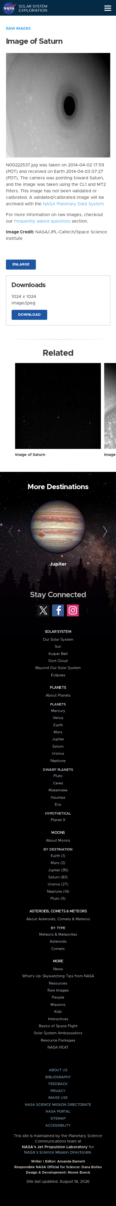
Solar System (58, 632)
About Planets (58, 695)
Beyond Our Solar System (58, 668)
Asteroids (58, 941)
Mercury (58, 711)
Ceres (58, 783)
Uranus (58, 753)
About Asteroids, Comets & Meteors (58, 919)
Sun (58, 647)
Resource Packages (58, 1040)
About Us (58, 1070)
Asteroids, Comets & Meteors (58, 911)
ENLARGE (20, 264)
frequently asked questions (42, 221)
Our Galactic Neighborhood (29, 20)
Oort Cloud (58, 661)
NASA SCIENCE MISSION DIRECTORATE (58, 1105)
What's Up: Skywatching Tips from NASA (58, 976)
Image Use (58, 1098)
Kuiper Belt (58, 654)
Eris (58, 805)
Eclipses (58, 675)
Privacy (58, 1091)
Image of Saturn (30, 455)
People (58, 997)
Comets (58, 949)
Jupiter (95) (58, 870)
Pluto (58, 776)
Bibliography (58, 1077)
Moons (57, 833)
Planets (58, 688)
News (58, 969)
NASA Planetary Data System (73, 204)
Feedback (58, 1084)
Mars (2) (58, 863)
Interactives (58, 1019)
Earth (58, 725)
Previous (11, 532)
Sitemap (58, 1118)
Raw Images (18, 29)
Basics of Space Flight (58, 1026)
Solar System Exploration (29, 8)
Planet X (58, 820)
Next (104, 532)
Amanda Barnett (71, 1161)
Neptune (58, 761)
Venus (58, 718)
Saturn (58, 746)
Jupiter (58, 564)
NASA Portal (58, 1111)
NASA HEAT (58, 1047)
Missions (58, 1005)
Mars (58, 732)
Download (29, 315)
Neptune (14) (58, 891)
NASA (7, 8)
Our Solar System (58, 639)
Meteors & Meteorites (58, 934)
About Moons (58, 840)
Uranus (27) (58, 884)
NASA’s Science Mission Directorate (57, 1152)
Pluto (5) (58, 899)
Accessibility (58, 1125)
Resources (58, 983)
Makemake (58, 790)
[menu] (108, 8)
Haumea (58, 797)
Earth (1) (58, 856)
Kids (58, 1012)
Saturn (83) (58, 877)
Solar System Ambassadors (58, 1033)
